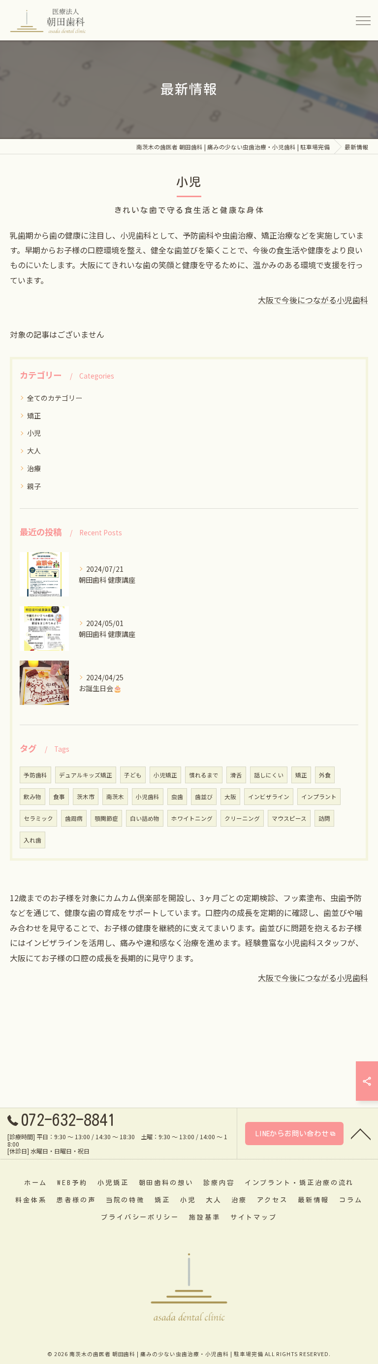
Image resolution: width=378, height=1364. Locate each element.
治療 (34, 468)
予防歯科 (35, 775)
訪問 (324, 818)
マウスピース (289, 818)
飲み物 (32, 797)
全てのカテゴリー (54, 398)
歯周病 (74, 818)
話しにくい (269, 775)
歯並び (204, 797)
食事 (59, 797)
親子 (34, 486)
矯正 (34, 415)
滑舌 (236, 775)
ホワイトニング (192, 818)
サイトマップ (253, 1217)
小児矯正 (165, 775)
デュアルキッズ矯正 (85, 775)
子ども (133, 775)
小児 (34, 433)
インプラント (319, 797)
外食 (325, 775)
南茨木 (115, 797)
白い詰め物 (144, 818)
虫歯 (177, 797)
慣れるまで (204, 775)
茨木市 (85, 797)
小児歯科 (147, 797)
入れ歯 (32, 840)
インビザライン (268, 797)
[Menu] (362, 20)
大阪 (230, 797)
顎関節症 (106, 818)
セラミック (38, 818)
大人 (34, 450)
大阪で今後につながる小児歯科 (313, 300)
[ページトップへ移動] (361, 1133)
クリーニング (242, 818)
